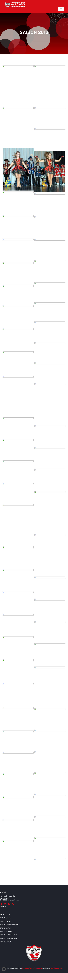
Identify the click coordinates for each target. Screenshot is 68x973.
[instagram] (5, 903)
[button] (4, 969)
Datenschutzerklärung (35, 968)
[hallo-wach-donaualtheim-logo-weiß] (15, 2)
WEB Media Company (57, 968)
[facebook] (1, 903)
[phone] (13, 903)
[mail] (9, 903)
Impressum (25, 968)
